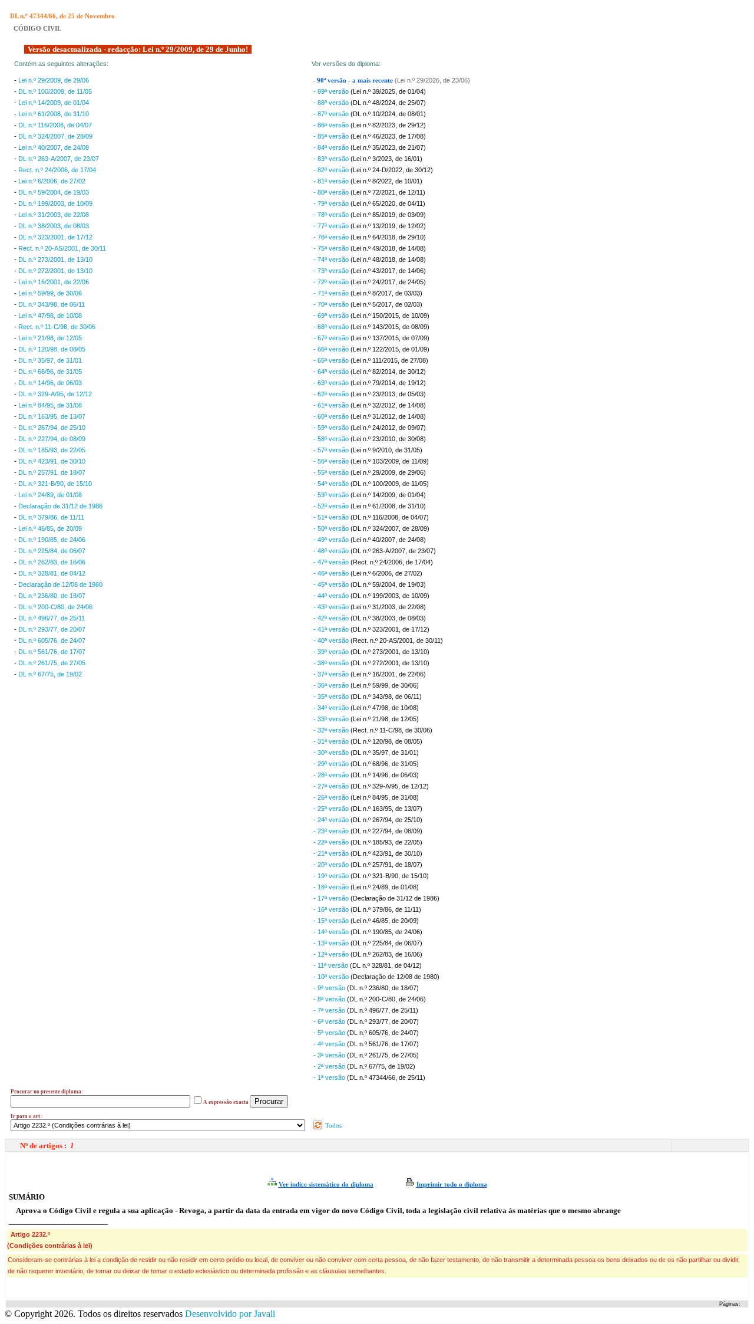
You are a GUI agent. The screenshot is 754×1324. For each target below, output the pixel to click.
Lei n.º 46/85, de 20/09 (50, 528)
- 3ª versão (330, 1055)
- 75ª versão (331, 248)
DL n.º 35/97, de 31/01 (50, 360)
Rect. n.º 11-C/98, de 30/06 (56, 326)
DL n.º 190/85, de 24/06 (51, 539)
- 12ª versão (331, 954)
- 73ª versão (331, 270)
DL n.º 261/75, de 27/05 (51, 662)
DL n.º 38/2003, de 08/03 (53, 225)
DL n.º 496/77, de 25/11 (51, 618)
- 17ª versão (331, 898)
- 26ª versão (331, 797)
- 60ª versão (331, 416)
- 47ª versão (331, 562)
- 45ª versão (331, 584)
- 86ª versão (331, 125)
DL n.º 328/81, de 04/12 (51, 573)
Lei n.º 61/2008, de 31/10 (53, 113)
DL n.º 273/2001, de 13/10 (55, 259)
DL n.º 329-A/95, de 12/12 (55, 393)
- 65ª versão (331, 360)
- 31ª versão (331, 741)
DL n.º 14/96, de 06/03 (50, 382)
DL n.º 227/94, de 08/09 (51, 438)
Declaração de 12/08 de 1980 (60, 584)
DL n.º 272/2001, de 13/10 (55, 270)
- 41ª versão (331, 629)
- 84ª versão (331, 147)
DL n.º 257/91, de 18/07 (51, 472)
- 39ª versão (331, 651)
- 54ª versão (331, 483)
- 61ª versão (331, 405)
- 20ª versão (331, 864)
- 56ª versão (331, 461)
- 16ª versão (331, 909)
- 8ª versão (330, 999)
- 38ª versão (331, 662)
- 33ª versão (331, 718)
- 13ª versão (331, 943)
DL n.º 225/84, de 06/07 (51, 550)
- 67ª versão (331, 337)
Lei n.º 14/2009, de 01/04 (53, 102)
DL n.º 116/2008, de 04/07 (55, 125)
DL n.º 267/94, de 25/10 (51, 427)
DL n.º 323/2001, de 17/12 (55, 237)
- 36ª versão (331, 685)
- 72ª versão (331, 281)
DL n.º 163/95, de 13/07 (51, 416)
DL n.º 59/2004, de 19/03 (53, 192)
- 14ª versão (331, 931)
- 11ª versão (331, 965)
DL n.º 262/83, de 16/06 (51, 562)
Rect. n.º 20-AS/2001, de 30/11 (62, 248)
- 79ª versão (331, 203)
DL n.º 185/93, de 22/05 (51, 450)
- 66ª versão (331, 349)
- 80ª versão (331, 192)
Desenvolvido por (230, 1314)
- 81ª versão (331, 181)
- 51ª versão (331, 517)
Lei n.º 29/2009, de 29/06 (53, 80)
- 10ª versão (331, 976)
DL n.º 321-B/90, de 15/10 (55, 483)
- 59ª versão (331, 427)
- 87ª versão (331, 113)
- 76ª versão (331, 237)
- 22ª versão (331, 842)
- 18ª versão (331, 887)
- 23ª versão (331, 831)
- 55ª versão (331, 472)
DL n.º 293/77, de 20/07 (51, 629)
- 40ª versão (331, 640)
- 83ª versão (331, 158)
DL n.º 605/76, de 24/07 (51, 640)
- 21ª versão (331, 853)
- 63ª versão (331, 382)
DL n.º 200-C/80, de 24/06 (55, 606)
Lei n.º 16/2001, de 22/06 (53, 281)
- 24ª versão (331, 819)
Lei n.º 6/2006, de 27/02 (51, 181)
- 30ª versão (331, 752)
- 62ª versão (331, 393)
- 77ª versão (331, 225)
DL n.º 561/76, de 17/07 (51, 651)
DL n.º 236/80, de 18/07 (51, 595)
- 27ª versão (331, 786)
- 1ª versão (330, 1077)
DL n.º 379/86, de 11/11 (51, 517)
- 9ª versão (330, 987)
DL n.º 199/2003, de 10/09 (55, 203)
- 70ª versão (331, 304)
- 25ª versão (331, 808)
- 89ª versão (331, 91)
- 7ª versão (330, 1010)
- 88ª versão (331, 102)
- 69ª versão (331, 315)
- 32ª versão (331, 730)
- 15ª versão (331, 920)
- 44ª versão (331, 595)
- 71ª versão (331, 293)
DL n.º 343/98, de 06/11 (51, 304)
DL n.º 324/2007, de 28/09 (55, 136)
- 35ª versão (331, 696)
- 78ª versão (331, 214)
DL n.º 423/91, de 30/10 (51, 461)
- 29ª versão (331, 763)
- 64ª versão (331, 371)
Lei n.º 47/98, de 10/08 (50, 315)
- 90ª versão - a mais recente (354, 80)
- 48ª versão (331, 550)
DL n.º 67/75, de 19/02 (50, 674)
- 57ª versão (331, 450)
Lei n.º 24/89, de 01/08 (50, 494)
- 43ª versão (331, 606)
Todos (332, 1125)
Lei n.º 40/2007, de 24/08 (53, 147)
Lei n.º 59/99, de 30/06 (50, 293)
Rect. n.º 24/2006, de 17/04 (57, 169)
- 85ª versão (331, 136)
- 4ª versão (330, 1043)
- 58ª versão (331, 438)
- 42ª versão (331, 618)
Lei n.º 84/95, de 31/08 (50, 405)
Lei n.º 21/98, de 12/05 (50, 337)
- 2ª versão (330, 1066)
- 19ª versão (331, 875)
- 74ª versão (331, 259)
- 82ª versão (331, 169)
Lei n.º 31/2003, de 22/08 (53, 214)
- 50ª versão (331, 528)
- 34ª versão (331, 707)
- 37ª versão (331, 674)
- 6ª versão (330, 1021)
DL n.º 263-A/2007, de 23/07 (58, 158)
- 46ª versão (331, 573)
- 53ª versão (331, 494)
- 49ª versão (331, 539)
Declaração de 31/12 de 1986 (60, 506)
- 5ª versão (330, 1032)
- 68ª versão (331, 326)
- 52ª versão (331, 506)
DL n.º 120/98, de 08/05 (51, 349)
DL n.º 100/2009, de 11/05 (55, 91)
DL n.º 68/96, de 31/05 (50, 371)
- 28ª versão (331, 774)
